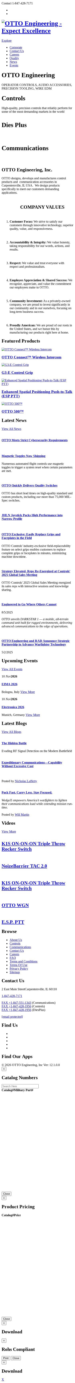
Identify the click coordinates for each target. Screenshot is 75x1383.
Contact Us (17, 51)
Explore (7, 40)
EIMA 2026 (9, 684)
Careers (14, 54)
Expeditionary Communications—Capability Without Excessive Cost (32, 764)
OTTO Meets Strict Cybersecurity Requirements (35, 440)
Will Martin (22, 814)
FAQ (13, 958)
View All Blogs (11, 731)
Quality (14, 58)
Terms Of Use (18, 965)
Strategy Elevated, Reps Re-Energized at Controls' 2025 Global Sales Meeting (36, 573)
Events (14, 65)
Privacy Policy (19, 968)
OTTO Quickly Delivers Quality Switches (29, 485)
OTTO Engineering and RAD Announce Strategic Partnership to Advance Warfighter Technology (36, 642)
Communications (12, 161)
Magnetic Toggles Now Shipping (23, 456)
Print (6, 1358)
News (13, 61)
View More (27, 692)
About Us (16, 940)
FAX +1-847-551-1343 (16, 1002)
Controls (7, 115)
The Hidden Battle (14, 743)
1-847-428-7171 (12, 996)
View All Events (12, 669)
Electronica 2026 (13, 707)
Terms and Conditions (23, 961)
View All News (11, 428)
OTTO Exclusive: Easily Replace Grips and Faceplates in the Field (31, 536)
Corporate (16, 47)
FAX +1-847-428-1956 (16, 1006)
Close (6, 1193)
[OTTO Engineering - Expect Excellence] (37, 30)
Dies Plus (8, 138)
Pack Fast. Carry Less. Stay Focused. (27, 792)
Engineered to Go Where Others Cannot (29, 604)
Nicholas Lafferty (26, 781)
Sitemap (15, 972)
